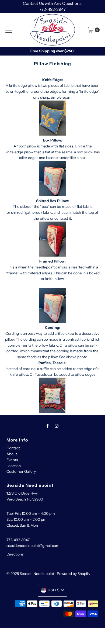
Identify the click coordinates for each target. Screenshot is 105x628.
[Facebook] (48, 426)
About (11, 454)
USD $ (54, 590)
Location (13, 466)
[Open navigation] (8, 29)
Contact (13, 448)
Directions (14, 554)
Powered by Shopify (73, 573)
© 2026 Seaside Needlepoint (30, 573)
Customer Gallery (21, 471)
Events (12, 460)
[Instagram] (56, 426)
